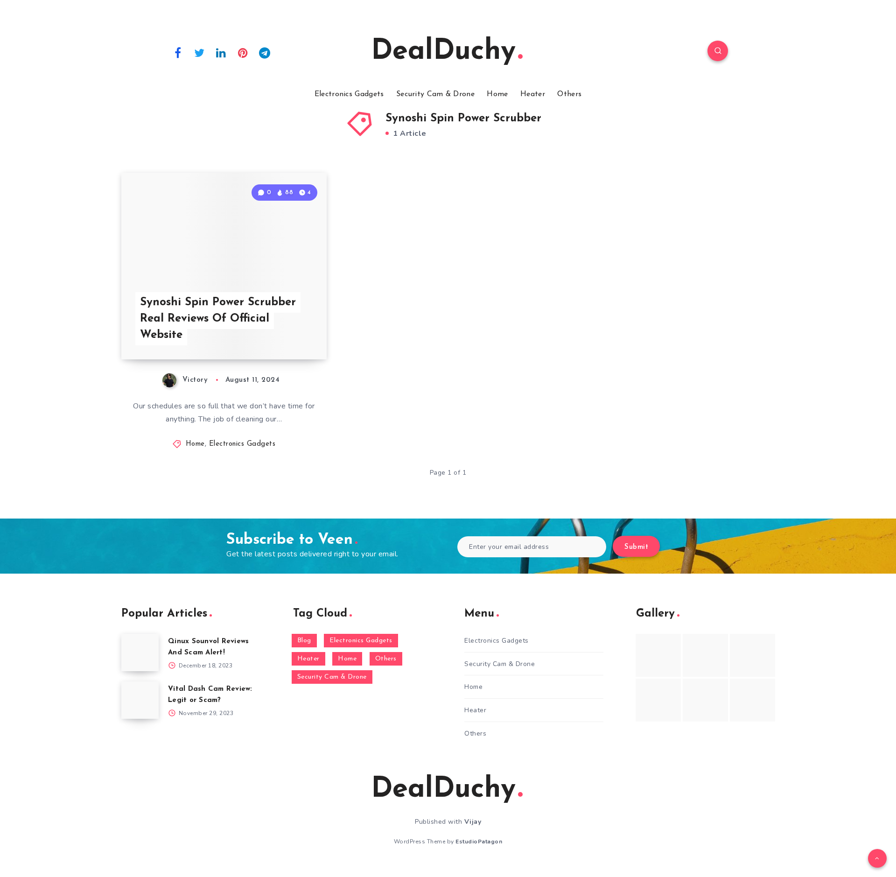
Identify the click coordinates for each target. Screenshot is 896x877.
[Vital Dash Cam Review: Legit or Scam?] (140, 700)
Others (569, 94)
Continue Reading (283, 332)
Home (497, 94)
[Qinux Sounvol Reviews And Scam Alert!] (140, 652)
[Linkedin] (221, 52)
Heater (532, 94)
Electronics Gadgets (349, 94)
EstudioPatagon (478, 841)
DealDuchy (443, 52)
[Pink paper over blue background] (658, 655)
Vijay (473, 821)
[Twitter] (200, 52)
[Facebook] (178, 52)
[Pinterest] (243, 52)
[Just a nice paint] (705, 700)
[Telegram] (264, 52)
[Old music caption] (752, 655)
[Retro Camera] (705, 655)
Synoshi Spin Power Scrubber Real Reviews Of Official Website (218, 319)
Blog (304, 640)
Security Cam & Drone (435, 94)
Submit (636, 547)
